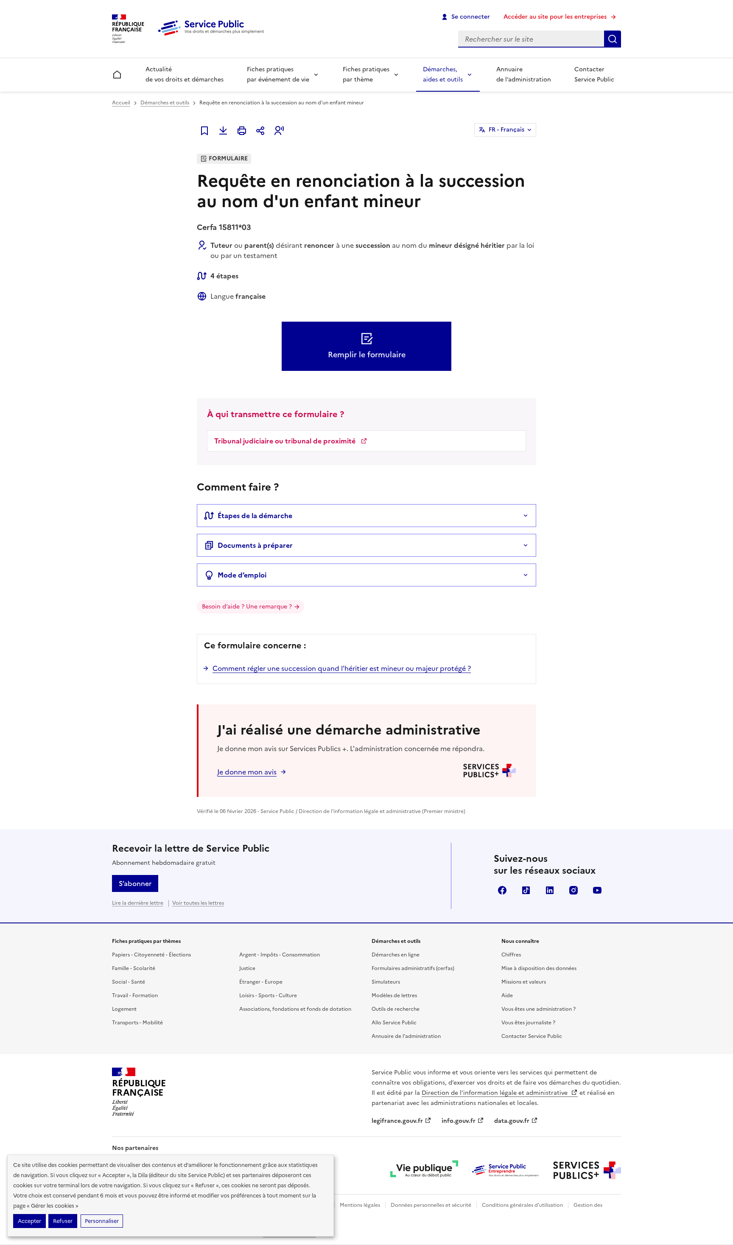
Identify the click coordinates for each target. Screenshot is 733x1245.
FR (506, 129)
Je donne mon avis (247, 772)
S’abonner (135, 883)
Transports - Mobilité (137, 1022)
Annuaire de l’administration (523, 74)
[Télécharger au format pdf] (223, 130)
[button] (279, 130)
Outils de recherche (396, 1009)
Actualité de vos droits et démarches (184, 74)
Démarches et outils (164, 103)
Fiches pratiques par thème (366, 74)
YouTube (597, 890)
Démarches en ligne (396, 955)
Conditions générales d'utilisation (522, 1205)
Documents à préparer (255, 545)
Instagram (573, 890)
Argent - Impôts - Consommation (279, 955)
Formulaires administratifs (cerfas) (413, 968)
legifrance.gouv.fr (397, 1120)
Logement (124, 1009)
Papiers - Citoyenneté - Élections (151, 955)
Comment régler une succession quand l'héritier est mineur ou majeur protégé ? (342, 668)
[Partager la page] (260, 130)
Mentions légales (360, 1205)
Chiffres (511, 955)
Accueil (121, 103)
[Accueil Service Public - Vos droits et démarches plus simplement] (213, 36)
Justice (247, 968)
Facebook (502, 890)
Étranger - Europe (261, 982)
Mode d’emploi (242, 575)
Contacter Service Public (594, 74)
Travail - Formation (135, 995)
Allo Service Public (394, 1022)
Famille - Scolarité (133, 968)
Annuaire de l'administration (406, 1036)
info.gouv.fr (459, 1120)
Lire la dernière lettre (137, 903)
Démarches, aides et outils (443, 74)
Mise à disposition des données (538, 968)
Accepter (29, 1221)
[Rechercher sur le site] (612, 39)
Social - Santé (128, 982)
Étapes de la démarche (255, 515)
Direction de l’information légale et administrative (495, 1092)
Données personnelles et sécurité (431, 1205)
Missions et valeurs (523, 982)
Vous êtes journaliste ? (528, 1022)
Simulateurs (386, 982)
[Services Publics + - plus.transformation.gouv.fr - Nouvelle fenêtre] (587, 1170)
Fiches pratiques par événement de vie (278, 74)
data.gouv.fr (511, 1120)
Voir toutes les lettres (198, 903)
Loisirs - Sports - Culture (268, 995)
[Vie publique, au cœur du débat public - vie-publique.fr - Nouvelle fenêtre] (424, 1170)
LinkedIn (549, 890)
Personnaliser (102, 1221)
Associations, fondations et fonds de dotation (295, 1009)
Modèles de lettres (394, 995)
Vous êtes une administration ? (538, 1009)
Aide (507, 995)
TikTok (526, 890)
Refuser (63, 1221)
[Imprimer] (241, 130)
